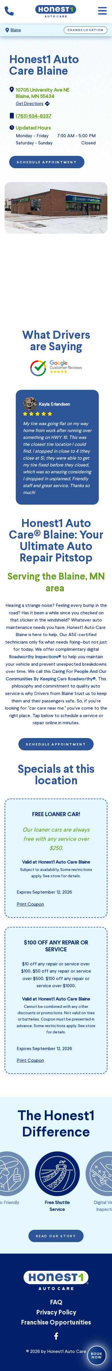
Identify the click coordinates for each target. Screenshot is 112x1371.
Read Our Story (56, 1236)
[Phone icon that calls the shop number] (9, 12)
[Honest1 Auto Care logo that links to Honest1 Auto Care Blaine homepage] (56, 12)
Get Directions (29, 103)
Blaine (16, 30)
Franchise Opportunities (56, 1323)
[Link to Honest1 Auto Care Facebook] (56, 1338)
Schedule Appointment (47, 162)
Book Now (97, 1355)
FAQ (56, 1303)
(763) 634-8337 (33, 116)
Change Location (85, 30)
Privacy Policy (56, 1313)
